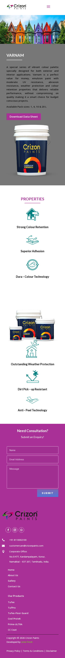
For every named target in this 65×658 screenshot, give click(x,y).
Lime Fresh (26, 641)
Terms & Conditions (33, 650)
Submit (47, 493)
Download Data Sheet (23, 116)
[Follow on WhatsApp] (21, 530)
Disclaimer (51, 650)
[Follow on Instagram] (15, 530)
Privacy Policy (13, 650)
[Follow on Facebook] (8, 530)
